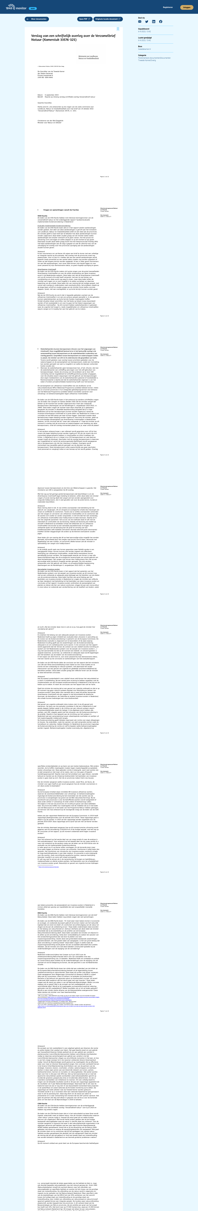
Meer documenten (38, 19)
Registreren (168, 7)
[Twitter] (148, 22)
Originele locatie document (106, 19)
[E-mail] (141, 22)
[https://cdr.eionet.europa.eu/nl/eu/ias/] (48, 867)
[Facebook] (162, 22)
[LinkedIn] (155, 22)
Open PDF (83, 19)
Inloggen (186, 7)
